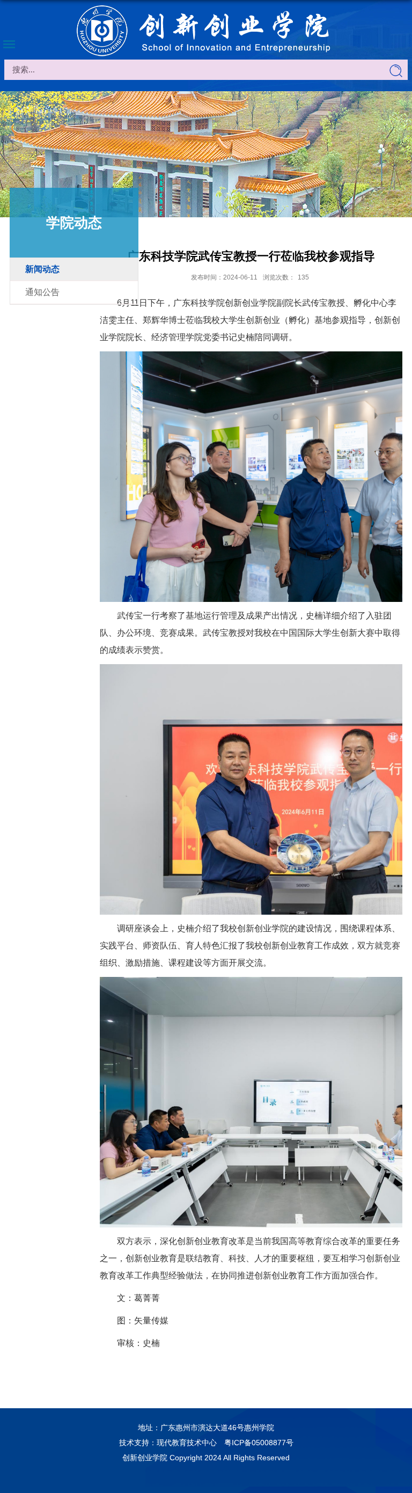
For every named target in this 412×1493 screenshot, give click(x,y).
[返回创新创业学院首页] (206, 31)
